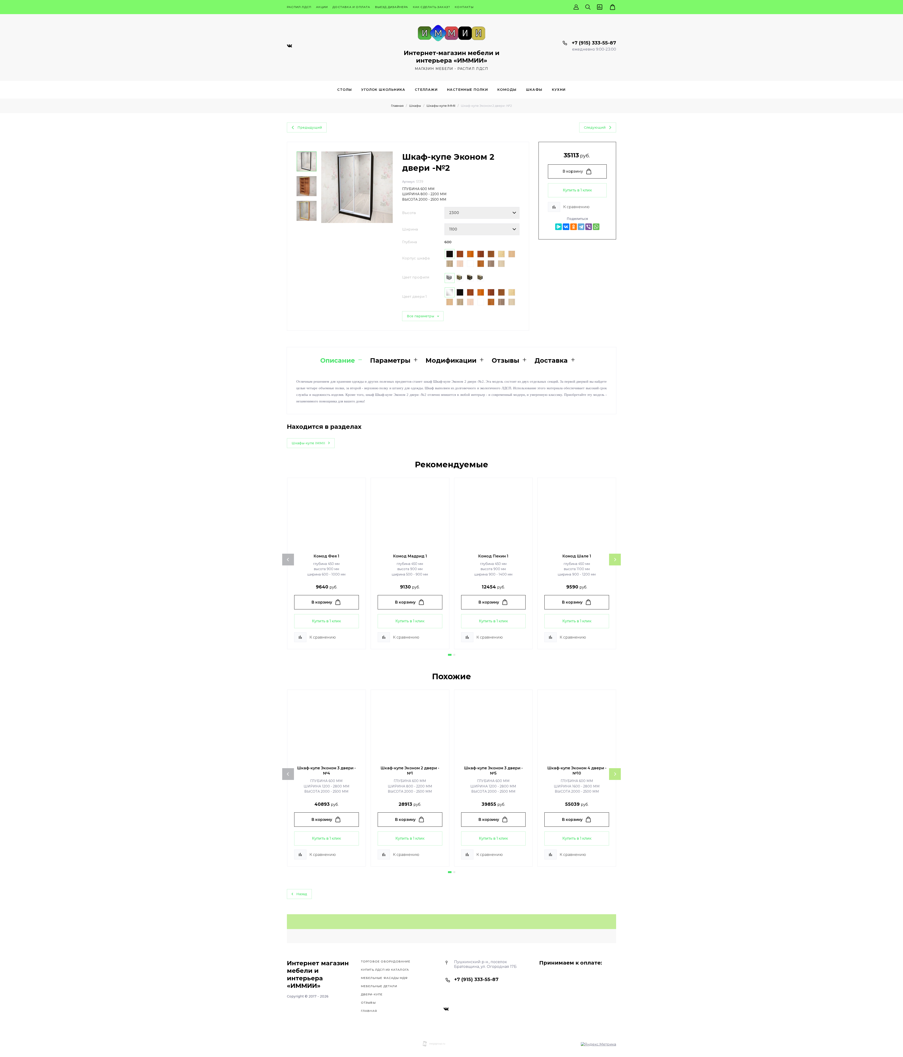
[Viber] (588, 226)
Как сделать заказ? (431, 7)
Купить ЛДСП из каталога (385, 969)
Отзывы (368, 1002)
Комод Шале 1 (576, 556)
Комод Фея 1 (326, 556)
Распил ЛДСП (299, 7)
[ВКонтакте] (566, 226)
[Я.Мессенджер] (558, 226)
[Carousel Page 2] (454, 655)
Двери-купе (372, 994)
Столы (344, 89)
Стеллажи (426, 89)
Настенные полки (467, 89)
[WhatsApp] (596, 226)
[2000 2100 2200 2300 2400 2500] (481, 213)
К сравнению (576, 207)
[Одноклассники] (573, 226)
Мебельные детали (379, 986)
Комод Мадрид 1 (410, 556)
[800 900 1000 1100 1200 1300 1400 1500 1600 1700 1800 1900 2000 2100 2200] (481, 229)
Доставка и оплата (351, 7)
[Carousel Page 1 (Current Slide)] (450, 655)
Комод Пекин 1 (493, 556)
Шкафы (534, 89)
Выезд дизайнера (391, 7)
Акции (322, 7)
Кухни (559, 89)
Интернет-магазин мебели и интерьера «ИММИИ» (451, 56)
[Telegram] (581, 226)
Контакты (464, 7)
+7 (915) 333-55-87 (594, 43)
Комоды (506, 89)
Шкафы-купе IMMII (441, 105)
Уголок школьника (383, 89)
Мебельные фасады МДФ (384, 978)
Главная (397, 105)
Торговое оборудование (385, 961)
